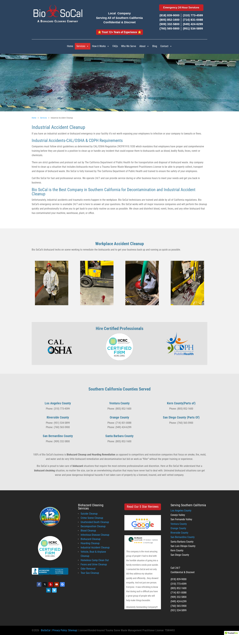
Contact (164, 46)
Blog (154, 46)
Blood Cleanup (88, 530)
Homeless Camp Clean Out (95, 560)
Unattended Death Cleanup (95, 522)
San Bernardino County (183, 537)
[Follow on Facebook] (39, 584)
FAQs (115, 46)
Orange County (178, 528)
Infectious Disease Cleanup (95, 534)
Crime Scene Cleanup (92, 517)
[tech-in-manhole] (142, 304)
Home (70, 46)
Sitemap (72, 630)
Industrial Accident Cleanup (95, 547)
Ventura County (179, 523)
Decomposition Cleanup (93, 526)
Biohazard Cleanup (90, 539)
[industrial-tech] (51, 304)
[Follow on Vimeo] (54, 590)
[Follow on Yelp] (50, 584)
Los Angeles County (181, 510)
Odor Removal (88, 568)
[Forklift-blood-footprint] (96, 304)
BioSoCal (45, 630)
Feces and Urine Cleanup (94, 564)
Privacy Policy (59, 630)
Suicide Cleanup (89, 513)
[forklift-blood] (187, 304)
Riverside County (179, 532)
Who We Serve (128, 46)
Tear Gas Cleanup (90, 572)
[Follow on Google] (62, 584)
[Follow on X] (45, 584)
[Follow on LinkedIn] (48, 590)
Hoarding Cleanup (90, 543)
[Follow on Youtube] (56, 584)
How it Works (99, 46)
